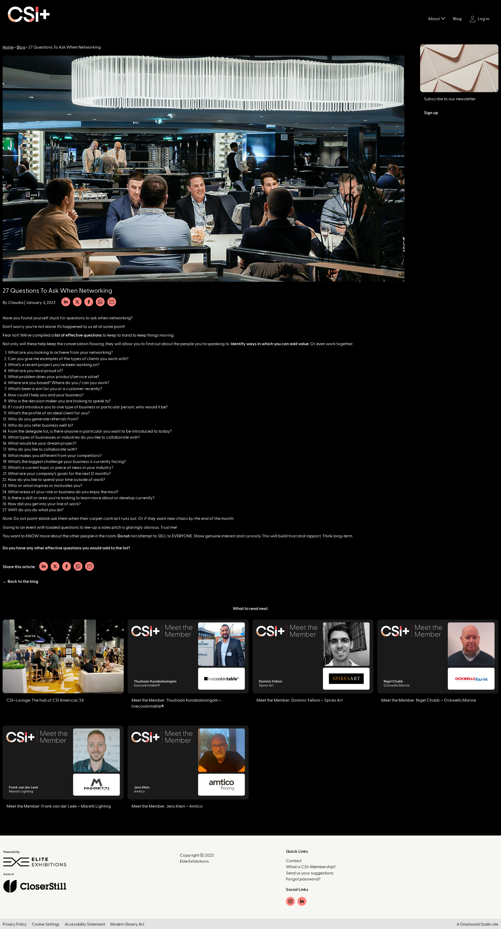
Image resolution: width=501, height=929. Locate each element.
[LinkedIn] (65, 301)
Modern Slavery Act (127, 924)
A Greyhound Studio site (477, 924)
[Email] (111, 301)
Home (8, 47)
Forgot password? (303, 879)
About (434, 19)
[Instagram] (290, 901)
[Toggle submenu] (443, 18)
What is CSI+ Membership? (311, 867)
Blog (457, 19)
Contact (294, 861)
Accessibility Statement (85, 924)
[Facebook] (88, 301)
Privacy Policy (15, 924)
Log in (483, 19)
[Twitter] (77, 301)
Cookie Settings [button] (45, 924)
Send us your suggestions (309, 873)
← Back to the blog (20, 581)
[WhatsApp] (100, 301)
